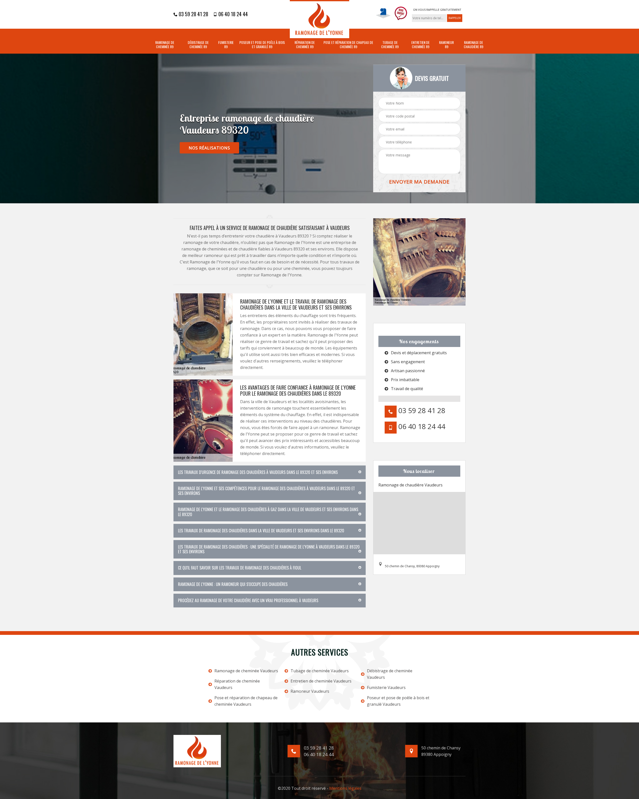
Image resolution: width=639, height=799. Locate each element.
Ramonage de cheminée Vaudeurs (246, 671)
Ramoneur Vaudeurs (310, 691)
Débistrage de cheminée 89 (198, 44)
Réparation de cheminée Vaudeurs (237, 684)
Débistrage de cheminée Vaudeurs (389, 674)
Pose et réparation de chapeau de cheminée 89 (348, 44)
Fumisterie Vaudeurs (386, 687)
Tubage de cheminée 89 (390, 44)
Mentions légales (345, 788)
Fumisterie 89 (226, 44)
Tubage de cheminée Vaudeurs (320, 671)
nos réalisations (209, 148)
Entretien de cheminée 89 (420, 44)
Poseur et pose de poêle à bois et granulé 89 (262, 44)
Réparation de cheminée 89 (305, 44)
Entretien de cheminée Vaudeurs (321, 681)
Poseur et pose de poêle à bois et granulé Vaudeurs (398, 701)
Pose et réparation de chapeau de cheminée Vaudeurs (246, 701)
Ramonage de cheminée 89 (164, 44)
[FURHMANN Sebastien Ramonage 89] (319, 19)
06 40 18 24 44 (232, 14)
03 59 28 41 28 (192, 14)
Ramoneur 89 (446, 44)
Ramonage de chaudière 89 (473, 44)
